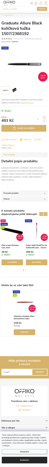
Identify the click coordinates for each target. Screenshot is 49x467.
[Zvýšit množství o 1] (44, 117)
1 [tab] (23, 270)
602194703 (26, 410)
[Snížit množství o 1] (44, 120)
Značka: (7, 145)
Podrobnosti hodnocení (33, 39)
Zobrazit (24, 332)
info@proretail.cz (26, 406)
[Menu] (46, 3)
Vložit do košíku (26, 128)
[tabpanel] (12, 243)
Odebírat (39, 372)
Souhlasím (24, 460)
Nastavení (24, 451)
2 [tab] (25, 270)
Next (45, 214)
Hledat (42, 9)
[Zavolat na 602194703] (31, 3)
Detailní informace (27, 103)
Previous (41, 214)
